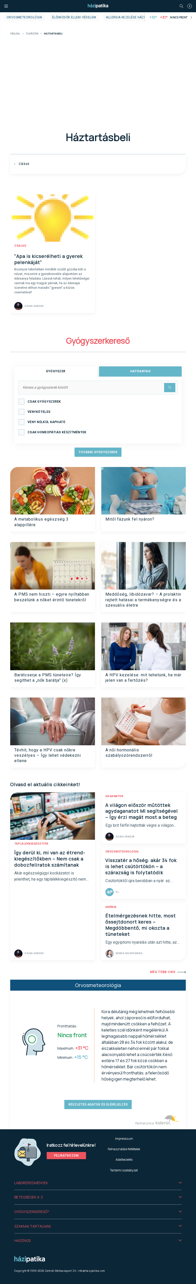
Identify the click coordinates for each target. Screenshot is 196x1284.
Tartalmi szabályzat (124, 1170)
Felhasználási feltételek (124, 1149)
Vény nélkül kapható (47, 422)
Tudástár (32, 34)
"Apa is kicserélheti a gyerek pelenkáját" (48, 259)
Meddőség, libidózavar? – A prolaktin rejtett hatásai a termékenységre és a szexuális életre (143, 600)
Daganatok (114, 796)
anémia (111, 907)
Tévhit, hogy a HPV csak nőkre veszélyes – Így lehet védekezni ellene (47, 755)
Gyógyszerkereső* (31, 1211)
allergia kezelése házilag (128, 17)
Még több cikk (162, 972)
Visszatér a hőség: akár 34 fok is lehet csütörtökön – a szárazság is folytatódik (141, 866)
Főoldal (15, 34)
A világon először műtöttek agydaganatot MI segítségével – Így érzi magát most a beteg (141, 811)
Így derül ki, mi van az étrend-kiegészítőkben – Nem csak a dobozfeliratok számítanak (49, 858)
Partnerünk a (144, 1123)
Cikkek (23, 164)
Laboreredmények (31, 1182)
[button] (98, 1183)
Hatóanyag (140, 371)
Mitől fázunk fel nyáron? (129, 519)
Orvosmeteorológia (24, 17)
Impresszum (124, 1138)
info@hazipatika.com (91, 1271)
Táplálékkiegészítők (31, 843)
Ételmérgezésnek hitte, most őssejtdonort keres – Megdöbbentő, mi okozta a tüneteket (140, 925)
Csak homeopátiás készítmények (57, 432)
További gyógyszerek (98, 452)
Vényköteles (39, 412)
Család (20, 245)
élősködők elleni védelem (74, 17)
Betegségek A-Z (28, 1197)
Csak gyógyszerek (44, 401)
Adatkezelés (124, 1159)
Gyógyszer (56, 371)
